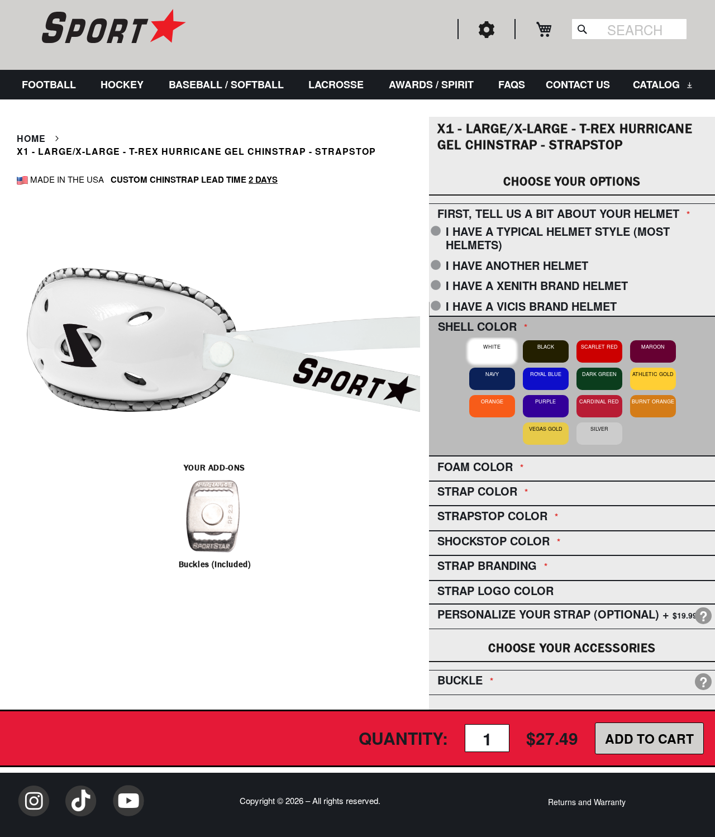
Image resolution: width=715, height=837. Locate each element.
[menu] (357, 84)
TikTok (81, 800)
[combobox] (629, 29)
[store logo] (112, 28)
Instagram (33, 800)
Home (31, 138)
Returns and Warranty (587, 801)
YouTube (128, 800)
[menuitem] (51, 84)
